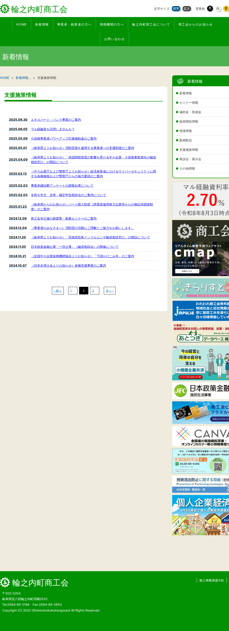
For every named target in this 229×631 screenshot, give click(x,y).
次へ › (110, 290)
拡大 (187, 8)
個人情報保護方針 (211, 580)
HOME (4, 78)
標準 (176, 8)
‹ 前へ (58, 290)
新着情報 (22, 78)
